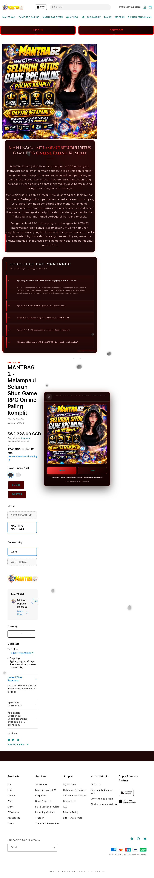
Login (92, 470)
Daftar (62, 470)
